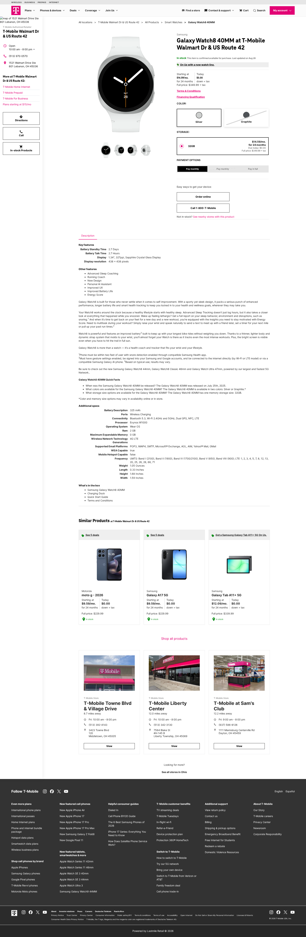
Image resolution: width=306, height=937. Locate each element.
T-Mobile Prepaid (13, 92)
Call (21, 133)
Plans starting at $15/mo (17, 104)
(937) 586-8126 (228, 724)
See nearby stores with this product (213, 216)
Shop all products (174, 638)
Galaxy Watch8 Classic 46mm (169, 368)
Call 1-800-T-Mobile (203, 207)
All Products (152, 22)
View (109, 746)
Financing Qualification (191, 96)
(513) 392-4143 (98, 724)
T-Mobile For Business (15, 98)
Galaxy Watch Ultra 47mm (207, 368)
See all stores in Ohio (174, 772)
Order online (203, 196)
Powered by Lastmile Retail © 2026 (153, 930)
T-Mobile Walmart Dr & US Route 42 (118, 22)
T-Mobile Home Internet (16, 86)
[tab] (88, 235)
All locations (85, 22)
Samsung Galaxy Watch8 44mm (131, 368)
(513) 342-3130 (163, 724)
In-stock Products (21, 148)
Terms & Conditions (189, 90)
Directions (21, 118)
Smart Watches (173, 22)
